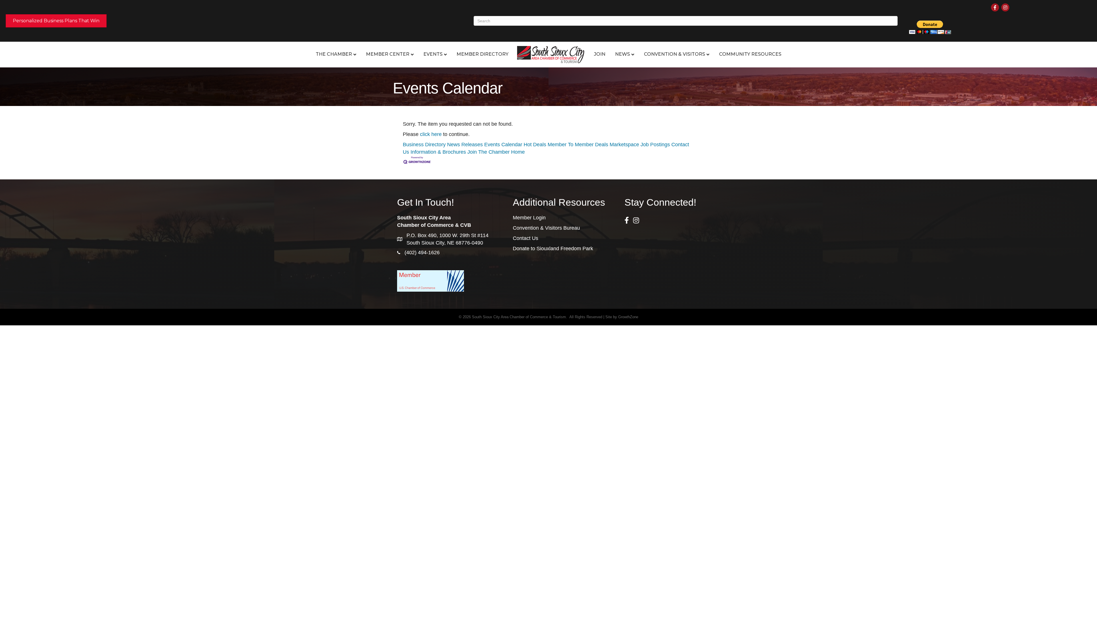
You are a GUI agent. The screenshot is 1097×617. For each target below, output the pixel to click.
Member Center (387, 54)
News (622, 54)
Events (433, 54)
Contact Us (525, 238)
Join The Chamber (488, 152)
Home (518, 152)
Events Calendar (503, 144)
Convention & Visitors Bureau (546, 228)
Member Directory (483, 54)
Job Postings (655, 144)
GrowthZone (628, 317)
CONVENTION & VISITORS (674, 54)
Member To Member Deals (578, 144)
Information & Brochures (438, 152)
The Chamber (334, 54)
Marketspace (624, 144)
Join (599, 54)
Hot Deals (535, 144)
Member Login (529, 218)
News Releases (465, 144)
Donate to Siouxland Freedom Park (553, 248)
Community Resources (750, 54)
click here (431, 134)
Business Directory (424, 144)
